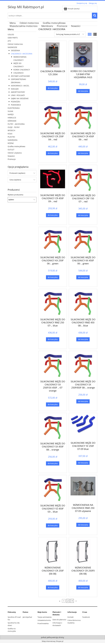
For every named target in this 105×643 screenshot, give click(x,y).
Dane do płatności (59, 619)
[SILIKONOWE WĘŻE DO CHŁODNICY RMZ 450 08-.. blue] (83, 303)
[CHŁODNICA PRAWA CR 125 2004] (52, 54)
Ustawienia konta (44, 620)
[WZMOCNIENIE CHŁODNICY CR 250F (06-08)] (52, 551)
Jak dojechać (27, 617)
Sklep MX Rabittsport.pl (26, 7)
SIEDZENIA (15, 50)
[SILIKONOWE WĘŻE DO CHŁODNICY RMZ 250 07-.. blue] (52, 303)
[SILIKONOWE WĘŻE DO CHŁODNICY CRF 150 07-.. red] (83, 179)
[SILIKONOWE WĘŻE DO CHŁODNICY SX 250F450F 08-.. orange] (83, 365)
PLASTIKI (11, 137)
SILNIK (10, 111)
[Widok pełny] (95, 34)
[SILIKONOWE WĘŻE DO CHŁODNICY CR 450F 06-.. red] (83, 117)
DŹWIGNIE (12, 121)
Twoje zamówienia (44, 617)
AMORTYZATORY (18, 92)
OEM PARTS (13, 37)
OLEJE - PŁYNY (14, 127)
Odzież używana (15, 153)
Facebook (86, 617)
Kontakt (70, 617)
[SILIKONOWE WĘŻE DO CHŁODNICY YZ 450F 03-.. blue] (52, 489)
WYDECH (11, 130)
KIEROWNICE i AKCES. (20, 85)
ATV (9, 41)
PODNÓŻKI (15, 101)
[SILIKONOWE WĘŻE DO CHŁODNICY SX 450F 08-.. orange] (52, 427)
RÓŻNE (11, 143)
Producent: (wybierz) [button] (17, 173)
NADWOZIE (12, 47)
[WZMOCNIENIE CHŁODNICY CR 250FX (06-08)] (83, 551)
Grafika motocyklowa (16, 146)
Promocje (12, 159)
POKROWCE (16, 105)
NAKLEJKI (15, 89)
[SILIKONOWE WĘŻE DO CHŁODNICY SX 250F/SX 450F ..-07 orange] (52, 365)
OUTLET (11, 149)
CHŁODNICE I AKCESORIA (21, 53)
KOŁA (10, 133)
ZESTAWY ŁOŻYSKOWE (20, 76)
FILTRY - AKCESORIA (16, 124)
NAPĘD (11, 114)
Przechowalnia (43, 623)
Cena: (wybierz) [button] (15, 180)
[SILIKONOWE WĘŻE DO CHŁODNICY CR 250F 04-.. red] (52, 117)
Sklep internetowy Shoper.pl (52, 641)
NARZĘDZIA (12, 140)
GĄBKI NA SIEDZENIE (20, 98)
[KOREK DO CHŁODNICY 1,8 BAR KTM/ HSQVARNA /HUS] (83, 54)
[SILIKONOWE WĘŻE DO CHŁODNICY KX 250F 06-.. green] (52, 241)
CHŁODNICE (18, 73)
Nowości (11, 156)
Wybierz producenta (15, 195)
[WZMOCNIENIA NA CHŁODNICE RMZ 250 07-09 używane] (83, 489)
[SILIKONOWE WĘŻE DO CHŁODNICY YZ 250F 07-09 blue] (83, 427)
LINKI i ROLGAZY (18, 95)
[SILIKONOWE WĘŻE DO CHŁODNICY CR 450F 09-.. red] (52, 179)
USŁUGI (11, 34)
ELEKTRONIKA (14, 108)
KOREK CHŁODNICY (21, 69)
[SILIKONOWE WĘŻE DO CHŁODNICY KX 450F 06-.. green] (83, 241)
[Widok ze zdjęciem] (89, 34)
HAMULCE (12, 117)
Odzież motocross (15, 44)
